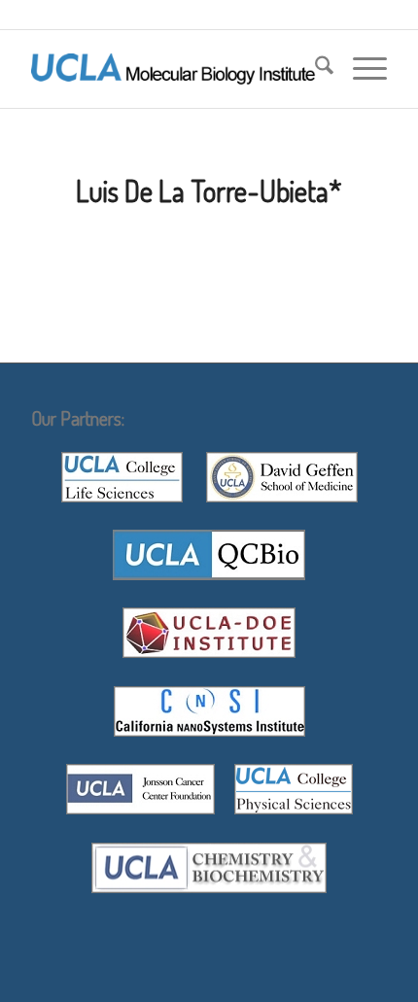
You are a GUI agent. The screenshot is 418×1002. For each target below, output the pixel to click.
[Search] (314, 69)
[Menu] (360, 69)
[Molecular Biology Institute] (173, 69)
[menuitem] (314, 69)
